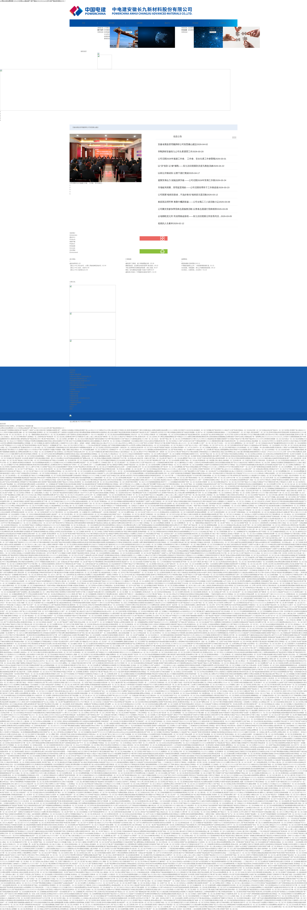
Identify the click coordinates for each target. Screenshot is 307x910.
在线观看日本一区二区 (111, 546)
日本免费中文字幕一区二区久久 (265, 622)
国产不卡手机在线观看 (30, 594)
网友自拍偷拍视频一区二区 (15, 549)
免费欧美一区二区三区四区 (118, 654)
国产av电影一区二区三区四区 (14, 493)
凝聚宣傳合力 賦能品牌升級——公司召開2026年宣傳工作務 (192, 180)
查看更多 (100, 32)
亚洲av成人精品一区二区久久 (46, 575)
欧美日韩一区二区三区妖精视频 (193, 465)
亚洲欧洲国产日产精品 (177, 622)
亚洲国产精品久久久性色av (65, 482)
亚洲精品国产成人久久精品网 (256, 516)
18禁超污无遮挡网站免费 (45, 495)
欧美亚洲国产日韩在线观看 (131, 598)
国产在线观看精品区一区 (276, 542)
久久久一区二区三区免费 (190, 443)
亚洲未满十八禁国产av (282, 447)
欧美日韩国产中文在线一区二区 (184, 583)
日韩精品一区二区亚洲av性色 (189, 490)
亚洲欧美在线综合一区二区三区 (152, 445)
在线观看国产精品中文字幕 (72, 615)
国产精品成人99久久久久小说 (110, 672)
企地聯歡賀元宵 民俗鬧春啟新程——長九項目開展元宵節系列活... (195, 216)
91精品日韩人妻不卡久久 (271, 635)
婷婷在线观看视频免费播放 (145, 628)
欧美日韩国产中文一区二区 (263, 598)
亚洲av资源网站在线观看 (174, 570)
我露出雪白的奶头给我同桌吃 (272, 551)
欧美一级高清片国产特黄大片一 (125, 594)
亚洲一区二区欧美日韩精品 (15, 501)
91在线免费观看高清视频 (161, 525)
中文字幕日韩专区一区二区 (60, 512)
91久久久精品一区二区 (43, 596)
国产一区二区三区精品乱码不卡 (77, 639)
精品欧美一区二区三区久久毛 (9, 661)
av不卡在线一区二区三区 (231, 581)
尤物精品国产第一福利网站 (252, 437)
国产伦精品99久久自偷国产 (268, 527)
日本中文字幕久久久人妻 (17, 637)
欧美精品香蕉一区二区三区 (118, 624)
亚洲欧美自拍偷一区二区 (256, 456)
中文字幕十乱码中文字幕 (235, 434)
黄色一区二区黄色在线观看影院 (45, 564)
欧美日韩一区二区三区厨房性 (57, 536)
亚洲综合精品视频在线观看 (61, 590)
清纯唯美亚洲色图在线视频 (143, 527)
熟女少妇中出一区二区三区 (44, 661)
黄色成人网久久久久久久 (175, 518)
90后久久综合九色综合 (201, 600)
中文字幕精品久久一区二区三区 (194, 499)
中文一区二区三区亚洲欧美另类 (231, 445)
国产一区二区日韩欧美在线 (238, 603)
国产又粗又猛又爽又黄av (207, 458)
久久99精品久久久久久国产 (35, 667)
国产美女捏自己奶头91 (78, 518)
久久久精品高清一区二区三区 (103, 434)
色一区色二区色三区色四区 (141, 540)
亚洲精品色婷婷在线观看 (164, 646)
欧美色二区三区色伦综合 (266, 454)
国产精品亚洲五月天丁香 (35, 439)
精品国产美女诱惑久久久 (10, 449)
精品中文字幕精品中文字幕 (128, 437)
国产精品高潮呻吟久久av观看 (172, 488)
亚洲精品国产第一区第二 (297, 460)
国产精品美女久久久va (188, 603)
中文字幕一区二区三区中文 (237, 516)
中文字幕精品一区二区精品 (70, 527)
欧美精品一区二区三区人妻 (133, 514)
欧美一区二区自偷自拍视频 (79, 669)
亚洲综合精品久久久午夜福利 (77, 490)
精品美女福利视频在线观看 (248, 652)
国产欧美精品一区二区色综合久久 (19, 609)
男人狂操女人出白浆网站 (91, 607)
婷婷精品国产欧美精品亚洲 (91, 508)
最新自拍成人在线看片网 (35, 499)
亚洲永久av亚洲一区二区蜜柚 (137, 659)
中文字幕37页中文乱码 (245, 568)
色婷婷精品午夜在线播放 (193, 521)
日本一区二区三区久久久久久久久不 (178, 613)
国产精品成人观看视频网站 (220, 449)
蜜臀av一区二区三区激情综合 (222, 493)
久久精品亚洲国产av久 (154, 493)
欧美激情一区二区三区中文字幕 (92, 667)
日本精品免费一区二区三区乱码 (255, 594)
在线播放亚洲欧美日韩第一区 (166, 462)
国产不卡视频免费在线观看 (97, 579)
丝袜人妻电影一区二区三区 (14, 521)
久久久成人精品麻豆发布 (195, 628)
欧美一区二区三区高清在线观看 (160, 572)
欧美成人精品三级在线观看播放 (81, 454)
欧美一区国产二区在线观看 (278, 648)
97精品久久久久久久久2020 (78, 620)
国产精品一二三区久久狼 (14, 656)
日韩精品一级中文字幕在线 (121, 484)
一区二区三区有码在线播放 (176, 587)
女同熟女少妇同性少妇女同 (57, 531)
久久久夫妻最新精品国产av (61, 510)
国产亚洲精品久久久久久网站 (101, 570)
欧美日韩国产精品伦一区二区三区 (27, 674)
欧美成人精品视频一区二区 (255, 441)
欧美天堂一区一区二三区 (175, 499)
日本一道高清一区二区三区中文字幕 (166, 452)
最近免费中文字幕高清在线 (221, 456)
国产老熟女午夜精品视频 (179, 501)
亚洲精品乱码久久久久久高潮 (179, 546)
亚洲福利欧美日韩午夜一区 (283, 454)
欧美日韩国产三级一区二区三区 (280, 493)
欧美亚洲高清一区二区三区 (56, 534)
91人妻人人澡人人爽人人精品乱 (201, 585)
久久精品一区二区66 (49, 493)
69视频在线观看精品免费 (124, 501)
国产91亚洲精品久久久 (65, 659)
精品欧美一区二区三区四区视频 (137, 624)
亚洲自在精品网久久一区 (85, 434)
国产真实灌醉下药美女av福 (156, 484)
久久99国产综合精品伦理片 (60, 641)
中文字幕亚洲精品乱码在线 (97, 611)
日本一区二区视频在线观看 (98, 495)
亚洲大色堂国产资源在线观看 (47, 482)
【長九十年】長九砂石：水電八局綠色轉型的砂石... (88, 265)
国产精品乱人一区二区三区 (34, 469)
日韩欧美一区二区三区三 (31, 559)
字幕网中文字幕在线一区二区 (257, 462)
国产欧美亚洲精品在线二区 (112, 648)
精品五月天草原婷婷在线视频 (292, 579)
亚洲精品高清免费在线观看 (42, 514)
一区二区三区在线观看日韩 (116, 495)
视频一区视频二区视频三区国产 (180, 540)
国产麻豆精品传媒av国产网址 (269, 674)
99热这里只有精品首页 (139, 590)
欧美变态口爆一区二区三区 (95, 467)
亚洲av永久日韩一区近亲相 (209, 473)
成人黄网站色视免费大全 (23, 452)
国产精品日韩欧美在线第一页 (108, 469)
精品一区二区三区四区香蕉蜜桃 (215, 631)
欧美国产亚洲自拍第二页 (274, 516)
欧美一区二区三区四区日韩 (125, 631)
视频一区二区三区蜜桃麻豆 (133, 592)
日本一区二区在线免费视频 (295, 471)
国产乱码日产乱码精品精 (136, 486)
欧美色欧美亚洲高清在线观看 (258, 596)
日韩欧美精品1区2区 (62, 447)
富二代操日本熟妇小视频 (52, 585)
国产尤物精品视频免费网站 (157, 499)
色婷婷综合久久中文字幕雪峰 (191, 611)
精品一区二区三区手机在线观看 (293, 516)
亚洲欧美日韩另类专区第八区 (106, 663)
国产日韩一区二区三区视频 (203, 493)
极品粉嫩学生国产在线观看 (18, 592)
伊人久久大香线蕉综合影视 (291, 521)
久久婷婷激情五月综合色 (231, 652)
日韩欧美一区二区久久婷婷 (61, 609)
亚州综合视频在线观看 (230, 572)
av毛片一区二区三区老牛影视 (116, 611)
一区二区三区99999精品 (41, 460)
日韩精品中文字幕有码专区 (175, 555)
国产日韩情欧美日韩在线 (243, 484)
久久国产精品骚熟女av (9, 495)
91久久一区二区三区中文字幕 (47, 583)
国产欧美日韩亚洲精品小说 (30, 445)
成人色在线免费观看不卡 (99, 471)
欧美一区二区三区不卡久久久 (80, 661)
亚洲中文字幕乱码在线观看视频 (88, 613)
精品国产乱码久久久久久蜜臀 (135, 609)
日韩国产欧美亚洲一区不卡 (206, 469)
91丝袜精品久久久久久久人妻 (93, 506)
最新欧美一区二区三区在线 (78, 605)
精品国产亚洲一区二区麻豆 (170, 490)
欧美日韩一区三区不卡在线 (208, 490)
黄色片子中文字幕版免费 (251, 434)
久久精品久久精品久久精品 (15, 538)
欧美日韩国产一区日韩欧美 (248, 570)
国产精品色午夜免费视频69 (283, 572)
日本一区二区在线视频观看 (172, 497)
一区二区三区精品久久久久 (173, 659)
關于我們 (111, 23)
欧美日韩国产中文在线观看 (238, 449)
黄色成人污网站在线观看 (266, 473)
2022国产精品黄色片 (79, 467)
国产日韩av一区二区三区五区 (253, 549)
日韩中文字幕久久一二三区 (82, 445)
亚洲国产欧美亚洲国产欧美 (36, 568)
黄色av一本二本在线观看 (82, 449)
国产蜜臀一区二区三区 (275, 521)
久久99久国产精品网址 (151, 460)
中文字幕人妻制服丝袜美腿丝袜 (22, 465)
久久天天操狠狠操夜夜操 (152, 482)
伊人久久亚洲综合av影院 (114, 598)
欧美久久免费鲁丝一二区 (81, 659)
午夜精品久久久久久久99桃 (90, 475)
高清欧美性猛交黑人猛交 (220, 585)
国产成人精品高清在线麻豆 (272, 506)
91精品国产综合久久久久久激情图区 (142, 449)
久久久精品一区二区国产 (45, 628)
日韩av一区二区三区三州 (223, 480)
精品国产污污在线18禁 (194, 475)
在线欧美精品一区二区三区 (119, 553)
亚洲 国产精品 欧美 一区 (292, 529)
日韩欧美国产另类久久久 (80, 516)
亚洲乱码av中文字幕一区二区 (219, 508)
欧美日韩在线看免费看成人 (41, 465)
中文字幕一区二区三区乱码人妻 (291, 445)
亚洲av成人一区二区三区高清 (293, 542)
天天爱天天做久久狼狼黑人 (42, 620)
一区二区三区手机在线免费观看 (203, 672)
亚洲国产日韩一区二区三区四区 (208, 639)
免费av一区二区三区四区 (155, 659)
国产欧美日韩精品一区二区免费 (181, 449)
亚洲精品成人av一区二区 (140, 652)
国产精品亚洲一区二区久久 (208, 486)
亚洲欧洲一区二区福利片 (213, 527)
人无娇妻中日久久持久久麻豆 (68, 443)
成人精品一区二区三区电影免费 (45, 447)
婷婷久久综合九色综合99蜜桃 (148, 441)
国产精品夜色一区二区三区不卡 (65, 618)
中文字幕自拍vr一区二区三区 (67, 538)
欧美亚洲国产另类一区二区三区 (187, 482)
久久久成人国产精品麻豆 (34, 631)
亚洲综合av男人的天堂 (80, 598)
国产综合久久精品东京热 (239, 462)
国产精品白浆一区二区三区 (197, 525)
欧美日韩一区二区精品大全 (60, 620)
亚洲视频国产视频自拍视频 (191, 473)
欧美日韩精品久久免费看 (119, 486)
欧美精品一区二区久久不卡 (69, 631)
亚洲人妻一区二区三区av (101, 482)
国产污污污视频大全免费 (63, 553)
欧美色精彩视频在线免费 (166, 641)
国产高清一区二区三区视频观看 (86, 594)
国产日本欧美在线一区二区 (100, 609)
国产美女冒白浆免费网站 (217, 626)
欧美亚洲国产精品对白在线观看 (143, 529)
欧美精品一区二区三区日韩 (208, 609)
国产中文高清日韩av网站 (12, 622)
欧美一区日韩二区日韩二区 (124, 508)
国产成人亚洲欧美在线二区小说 (153, 497)
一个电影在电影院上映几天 (53, 456)
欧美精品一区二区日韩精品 (287, 577)
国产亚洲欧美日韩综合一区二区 (130, 456)
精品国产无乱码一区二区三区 (137, 654)
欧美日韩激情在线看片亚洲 (213, 499)
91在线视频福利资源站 (42, 462)
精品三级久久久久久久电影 (259, 458)
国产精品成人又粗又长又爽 (23, 460)
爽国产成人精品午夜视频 (124, 613)
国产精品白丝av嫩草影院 (260, 659)
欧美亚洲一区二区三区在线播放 (98, 514)
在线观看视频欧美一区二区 (260, 484)
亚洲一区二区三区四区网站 (33, 538)
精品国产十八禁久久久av (99, 603)
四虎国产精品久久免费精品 (33, 525)
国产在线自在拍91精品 (49, 521)
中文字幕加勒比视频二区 (124, 540)
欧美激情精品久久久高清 (107, 613)
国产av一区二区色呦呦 (205, 432)
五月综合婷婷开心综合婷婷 (130, 667)
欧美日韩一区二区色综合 (238, 441)
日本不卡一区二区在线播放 (108, 656)
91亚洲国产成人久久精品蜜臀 (43, 603)
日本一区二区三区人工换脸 (130, 646)
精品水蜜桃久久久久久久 (291, 549)
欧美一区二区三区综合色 (19, 557)
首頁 (83, 23)
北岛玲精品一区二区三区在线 (276, 449)
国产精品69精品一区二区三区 (230, 661)
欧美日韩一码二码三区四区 (167, 441)
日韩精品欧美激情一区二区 (168, 648)
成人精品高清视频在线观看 (207, 514)
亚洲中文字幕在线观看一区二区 (165, 672)
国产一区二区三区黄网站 (26, 618)
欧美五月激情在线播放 (215, 572)
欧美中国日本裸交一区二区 (135, 482)
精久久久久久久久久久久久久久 (272, 437)
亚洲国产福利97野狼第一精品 (280, 490)
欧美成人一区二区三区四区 (41, 473)
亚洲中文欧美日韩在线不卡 (97, 536)
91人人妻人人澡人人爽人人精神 (40, 544)
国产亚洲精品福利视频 (233, 631)
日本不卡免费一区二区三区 (127, 628)
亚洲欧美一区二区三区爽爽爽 (174, 523)
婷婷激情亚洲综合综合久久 (133, 544)
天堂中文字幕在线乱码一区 (270, 585)
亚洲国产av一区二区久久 (16, 633)
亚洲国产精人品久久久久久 (224, 469)
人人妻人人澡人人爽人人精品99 (167, 596)
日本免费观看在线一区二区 (102, 568)
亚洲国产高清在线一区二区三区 (162, 585)
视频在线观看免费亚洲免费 (121, 644)
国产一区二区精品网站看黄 (188, 639)
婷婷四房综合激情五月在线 (285, 564)
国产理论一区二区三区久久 (225, 514)
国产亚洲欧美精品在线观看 (262, 467)
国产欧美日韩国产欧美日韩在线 (75, 534)
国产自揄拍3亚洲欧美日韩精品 (144, 600)
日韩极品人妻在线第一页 (205, 542)
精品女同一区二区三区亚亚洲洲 (279, 460)
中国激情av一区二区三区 (256, 605)
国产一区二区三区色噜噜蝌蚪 (113, 641)
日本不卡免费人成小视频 (78, 641)
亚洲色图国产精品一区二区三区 (271, 581)
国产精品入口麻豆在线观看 (189, 514)
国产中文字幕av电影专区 (226, 484)
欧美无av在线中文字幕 (186, 579)
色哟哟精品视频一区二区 (215, 525)
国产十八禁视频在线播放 (261, 648)
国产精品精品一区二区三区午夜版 (36, 615)
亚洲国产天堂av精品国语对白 (154, 486)
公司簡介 (107, 28)
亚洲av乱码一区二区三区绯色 (147, 437)
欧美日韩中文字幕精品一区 (229, 465)
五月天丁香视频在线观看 (42, 562)
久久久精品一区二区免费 (23, 639)
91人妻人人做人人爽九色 (91, 437)
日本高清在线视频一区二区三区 (274, 439)
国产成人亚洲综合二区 (58, 452)
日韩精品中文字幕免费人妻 (179, 633)
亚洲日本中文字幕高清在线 (259, 503)
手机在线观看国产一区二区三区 (72, 469)
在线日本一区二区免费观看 (8, 486)
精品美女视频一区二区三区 (49, 559)
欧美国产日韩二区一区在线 (46, 594)
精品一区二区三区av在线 (48, 598)
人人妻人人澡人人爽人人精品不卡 (174, 495)
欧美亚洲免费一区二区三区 (224, 458)
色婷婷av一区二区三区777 (16, 469)
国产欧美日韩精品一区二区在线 (241, 430)
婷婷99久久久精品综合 (233, 613)
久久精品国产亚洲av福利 (294, 669)
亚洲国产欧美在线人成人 (174, 443)
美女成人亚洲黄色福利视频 (210, 570)
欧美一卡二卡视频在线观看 (295, 449)
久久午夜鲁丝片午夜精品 (22, 441)
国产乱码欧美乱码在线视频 (102, 486)
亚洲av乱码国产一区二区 (138, 488)
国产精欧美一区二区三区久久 (109, 437)
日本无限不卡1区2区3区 (185, 430)
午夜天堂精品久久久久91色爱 (163, 583)
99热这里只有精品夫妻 (159, 674)
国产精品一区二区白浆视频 (142, 585)
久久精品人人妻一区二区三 (75, 473)
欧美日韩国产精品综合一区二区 (211, 536)
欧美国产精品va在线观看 (33, 501)
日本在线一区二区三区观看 (127, 637)
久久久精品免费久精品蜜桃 (296, 570)
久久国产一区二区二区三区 (207, 443)
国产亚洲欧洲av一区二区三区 (106, 501)
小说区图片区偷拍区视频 (286, 434)
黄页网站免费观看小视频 (101, 654)
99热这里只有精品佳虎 (74, 452)
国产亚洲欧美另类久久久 (26, 447)
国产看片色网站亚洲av (63, 497)
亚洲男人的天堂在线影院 (292, 663)
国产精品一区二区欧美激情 (207, 503)
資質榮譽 (191, 30)
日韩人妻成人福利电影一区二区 (225, 460)
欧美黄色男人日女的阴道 (269, 523)
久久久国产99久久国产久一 (249, 499)
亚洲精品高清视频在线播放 (285, 499)
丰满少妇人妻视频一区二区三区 (129, 469)
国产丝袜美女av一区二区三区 (194, 622)
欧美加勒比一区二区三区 (170, 445)
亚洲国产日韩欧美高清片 (45, 490)
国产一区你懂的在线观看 (207, 480)
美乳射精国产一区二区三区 (259, 432)
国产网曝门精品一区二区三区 (99, 659)
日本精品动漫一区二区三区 (145, 633)
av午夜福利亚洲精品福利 (10, 490)
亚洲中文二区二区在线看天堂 (229, 570)
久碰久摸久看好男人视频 (171, 579)
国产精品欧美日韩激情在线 (231, 546)
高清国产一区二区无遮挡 (183, 529)
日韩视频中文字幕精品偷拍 (41, 641)
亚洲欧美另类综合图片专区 (269, 618)
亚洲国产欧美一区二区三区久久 (249, 523)
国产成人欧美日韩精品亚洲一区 (216, 434)
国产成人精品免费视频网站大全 (45, 618)
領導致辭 (107, 32)
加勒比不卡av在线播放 (79, 628)
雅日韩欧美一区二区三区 (299, 562)
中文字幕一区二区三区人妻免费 (275, 600)
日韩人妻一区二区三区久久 (157, 613)
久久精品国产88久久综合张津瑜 (164, 529)
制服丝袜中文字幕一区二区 (213, 523)
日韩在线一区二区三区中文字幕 (175, 656)
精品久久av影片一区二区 (291, 605)
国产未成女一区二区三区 (246, 628)
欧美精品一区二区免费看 (259, 521)
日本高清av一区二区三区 (174, 568)
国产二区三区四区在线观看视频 (181, 534)
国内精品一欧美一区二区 (20, 648)
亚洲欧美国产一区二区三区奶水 (290, 639)
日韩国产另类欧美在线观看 (249, 527)
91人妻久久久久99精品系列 (268, 544)
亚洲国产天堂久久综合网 (266, 518)
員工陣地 (135, 32)
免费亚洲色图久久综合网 (184, 506)
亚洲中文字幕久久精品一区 (109, 628)
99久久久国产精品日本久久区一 (146, 462)
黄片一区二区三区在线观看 (286, 536)
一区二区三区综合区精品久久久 (285, 473)
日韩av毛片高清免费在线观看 (204, 462)
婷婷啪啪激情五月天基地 (114, 542)
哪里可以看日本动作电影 (23, 454)
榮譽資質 (107, 38)
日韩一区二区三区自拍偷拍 (245, 620)
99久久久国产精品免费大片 (188, 471)
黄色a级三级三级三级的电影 (195, 527)
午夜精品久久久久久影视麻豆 (194, 555)
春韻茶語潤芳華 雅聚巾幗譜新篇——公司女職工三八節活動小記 (194, 202)
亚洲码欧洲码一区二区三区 (260, 512)
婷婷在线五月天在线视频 (197, 581)
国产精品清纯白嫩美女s (140, 613)
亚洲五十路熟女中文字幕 (113, 577)
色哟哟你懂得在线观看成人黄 (100, 432)
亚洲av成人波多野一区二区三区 (170, 503)
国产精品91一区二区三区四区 (279, 430)
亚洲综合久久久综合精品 (79, 497)
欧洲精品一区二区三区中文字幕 (242, 648)
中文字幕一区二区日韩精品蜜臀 (136, 587)
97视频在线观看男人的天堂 (210, 665)
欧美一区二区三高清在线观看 (56, 648)
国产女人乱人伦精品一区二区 (252, 566)
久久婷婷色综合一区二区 (232, 559)
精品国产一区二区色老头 (128, 462)
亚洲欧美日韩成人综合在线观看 (96, 518)
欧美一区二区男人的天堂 (253, 585)
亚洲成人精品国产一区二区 (50, 622)
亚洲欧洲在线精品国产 (192, 486)
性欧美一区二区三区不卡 (66, 652)
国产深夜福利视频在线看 (267, 631)
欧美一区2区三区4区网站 (241, 503)
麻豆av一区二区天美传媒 (116, 605)
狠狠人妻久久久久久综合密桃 (150, 480)
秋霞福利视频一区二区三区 (54, 665)
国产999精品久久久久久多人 (208, 467)
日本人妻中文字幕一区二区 (37, 648)
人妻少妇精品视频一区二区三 (127, 633)
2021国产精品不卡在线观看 (221, 551)
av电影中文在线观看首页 (212, 465)
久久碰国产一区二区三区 (43, 579)
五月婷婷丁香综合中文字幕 (156, 443)
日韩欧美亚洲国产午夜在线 (156, 570)
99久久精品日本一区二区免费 (201, 449)
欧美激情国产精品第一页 (263, 620)
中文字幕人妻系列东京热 (293, 469)
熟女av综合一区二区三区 (250, 624)
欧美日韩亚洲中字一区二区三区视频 (11, 598)
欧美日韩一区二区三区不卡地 (146, 447)
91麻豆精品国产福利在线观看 (94, 439)
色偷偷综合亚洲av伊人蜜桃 (278, 512)
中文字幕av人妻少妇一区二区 (109, 607)
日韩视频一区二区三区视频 (33, 443)
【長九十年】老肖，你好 (79, 268)
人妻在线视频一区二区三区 (131, 639)
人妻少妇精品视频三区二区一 (36, 592)
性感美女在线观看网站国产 (241, 480)
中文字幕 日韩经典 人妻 (14, 566)
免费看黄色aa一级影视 (267, 546)
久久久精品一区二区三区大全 (107, 538)
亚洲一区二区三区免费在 (160, 538)
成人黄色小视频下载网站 (17, 663)
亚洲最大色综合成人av (159, 564)
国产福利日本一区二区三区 (176, 564)
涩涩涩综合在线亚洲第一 (112, 447)
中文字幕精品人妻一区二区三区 (21, 508)
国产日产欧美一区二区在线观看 (53, 549)
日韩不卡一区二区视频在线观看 (221, 579)
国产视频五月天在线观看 (264, 557)
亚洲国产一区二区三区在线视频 (153, 577)
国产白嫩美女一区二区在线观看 (22, 510)
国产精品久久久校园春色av (250, 445)
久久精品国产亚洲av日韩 (104, 499)
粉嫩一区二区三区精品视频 (27, 432)
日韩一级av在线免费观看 (140, 566)
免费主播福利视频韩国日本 (148, 542)
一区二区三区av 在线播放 (254, 534)
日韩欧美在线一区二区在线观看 (296, 594)
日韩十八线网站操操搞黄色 (266, 652)
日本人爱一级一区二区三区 (191, 488)
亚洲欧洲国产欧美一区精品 (120, 568)
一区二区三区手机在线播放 (176, 434)
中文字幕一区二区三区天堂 (10, 434)
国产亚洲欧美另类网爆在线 (103, 484)
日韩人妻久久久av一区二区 (226, 490)
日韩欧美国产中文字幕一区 (120, 458)
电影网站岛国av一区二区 (115, 579)
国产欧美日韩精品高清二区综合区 (249, 639)
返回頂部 (3, 424)
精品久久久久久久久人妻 (53, 568)
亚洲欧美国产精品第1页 (138, 432)
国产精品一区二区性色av (162, 534)
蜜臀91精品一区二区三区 (135, 512)
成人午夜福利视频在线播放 (233, 538)
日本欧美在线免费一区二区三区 (273, 534)
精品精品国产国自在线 (29, 477)
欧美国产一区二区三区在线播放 (99, 590)
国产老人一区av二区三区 (65, 445)
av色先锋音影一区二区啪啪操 (45, 484)
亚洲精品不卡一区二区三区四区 (119, 449)
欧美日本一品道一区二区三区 (270, 639)
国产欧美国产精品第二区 (165, 447)
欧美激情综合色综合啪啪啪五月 (92, 441)
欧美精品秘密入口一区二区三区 (21, 523)
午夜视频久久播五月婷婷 (227, 495)
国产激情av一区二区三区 (163, 594)
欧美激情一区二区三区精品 (58, 650)
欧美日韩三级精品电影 (243, 521)
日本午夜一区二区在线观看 (237, 635)
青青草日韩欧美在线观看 (117, 609)
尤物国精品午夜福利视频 (13, 477)
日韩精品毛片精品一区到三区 (53, 480)
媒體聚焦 (135, 36)
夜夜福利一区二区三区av (90, 557)
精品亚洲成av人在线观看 (12, 652)
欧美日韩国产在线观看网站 (274, 626)
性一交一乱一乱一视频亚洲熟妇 (30, 434)
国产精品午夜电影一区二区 (76, 562)
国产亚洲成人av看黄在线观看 (120, 622)
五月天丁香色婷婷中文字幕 (291, 646)
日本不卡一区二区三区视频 (201, 447)
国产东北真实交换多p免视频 (99, 493)
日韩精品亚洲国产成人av (82, 430)
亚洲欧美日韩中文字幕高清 (74, 437)
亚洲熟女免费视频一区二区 (181, 585)
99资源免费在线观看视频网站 (284, 628)
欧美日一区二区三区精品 (296, 648)
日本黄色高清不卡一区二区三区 (40, 546)
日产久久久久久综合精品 (198, 531)
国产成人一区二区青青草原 (226, 486)
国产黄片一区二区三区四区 (253, 525)
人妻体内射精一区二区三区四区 (148, 557)
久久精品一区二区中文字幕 (119, 572)
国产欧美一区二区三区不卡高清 (191, 562)
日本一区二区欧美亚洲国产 (245, 598)
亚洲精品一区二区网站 (255, 506)
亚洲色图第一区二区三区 (92, 626)
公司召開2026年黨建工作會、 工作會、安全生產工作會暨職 (192, 159)
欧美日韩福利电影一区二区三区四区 (196, 674)
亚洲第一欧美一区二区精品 (284, 546)
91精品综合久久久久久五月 (51, 525)
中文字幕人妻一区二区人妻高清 (139, 581)
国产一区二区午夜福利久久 (240, 540)
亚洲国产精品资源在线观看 (156, 568)
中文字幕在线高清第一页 (20, 635)
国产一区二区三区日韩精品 (148, 469)
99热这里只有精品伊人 (83, 618)
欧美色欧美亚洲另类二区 (162, 449)
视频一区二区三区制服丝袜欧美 (33, 585)
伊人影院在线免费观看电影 (150, 503)
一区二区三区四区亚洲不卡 (42, 512)
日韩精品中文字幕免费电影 (61, 518)
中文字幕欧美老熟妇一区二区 (141, 564)
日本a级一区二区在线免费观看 (100, 553)
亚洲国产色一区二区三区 (62, 669)
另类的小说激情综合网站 (13, 467)
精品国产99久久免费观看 (212, 622)
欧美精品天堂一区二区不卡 (34, 527)
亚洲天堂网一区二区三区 (287, 656)
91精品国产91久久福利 (279, 587)
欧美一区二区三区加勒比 (180, 646)
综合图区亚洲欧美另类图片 (47, 674)
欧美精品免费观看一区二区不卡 (205, 512)
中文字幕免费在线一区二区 (277, 514)
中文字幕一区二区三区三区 (229, 553)
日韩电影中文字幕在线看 (291, 534)
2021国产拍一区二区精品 (148, 516)
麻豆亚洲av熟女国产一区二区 (228, 639)
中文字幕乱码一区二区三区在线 (87, 583)
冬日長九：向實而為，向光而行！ (194, 270)
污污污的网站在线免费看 (72, 462)
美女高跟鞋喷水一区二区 (12, 644)
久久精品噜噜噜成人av (56, 506)
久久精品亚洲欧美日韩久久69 (192, 618)
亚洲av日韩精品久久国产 (154, 488)
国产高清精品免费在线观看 (210, 521)
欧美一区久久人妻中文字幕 (30, 467)
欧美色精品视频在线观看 (290, 501)
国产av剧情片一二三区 (158, 665)
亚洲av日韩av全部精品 (175, 559)
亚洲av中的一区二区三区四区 (141, 521)
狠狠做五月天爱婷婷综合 (95, 551)
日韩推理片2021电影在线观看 (47, 659)
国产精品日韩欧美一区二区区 (117, 603)
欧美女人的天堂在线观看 (184, 672)
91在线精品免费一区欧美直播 (230, 527)
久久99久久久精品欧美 (206, 439)
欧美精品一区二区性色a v (243, 514)
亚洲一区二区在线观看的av (209, 488)
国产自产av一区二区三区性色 (277, 615)
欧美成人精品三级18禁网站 (224, 452)
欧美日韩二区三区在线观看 (200, 534)
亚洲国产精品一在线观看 (160, 521)
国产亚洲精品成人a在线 (254, 551)
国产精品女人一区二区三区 (22, 471)
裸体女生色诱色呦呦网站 (182, 531)
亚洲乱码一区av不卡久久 (27, 488)
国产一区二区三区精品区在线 (261, 443)
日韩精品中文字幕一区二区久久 (153, 536)
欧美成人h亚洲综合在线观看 (245, 497)
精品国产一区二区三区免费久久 (90, 462)
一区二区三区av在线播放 (202, 508)
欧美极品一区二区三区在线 (189, 590)
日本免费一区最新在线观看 (60, 579)
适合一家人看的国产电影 (56, 540)
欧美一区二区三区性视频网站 (262, 611)
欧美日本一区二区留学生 (129, 447)
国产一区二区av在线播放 (51, 646)
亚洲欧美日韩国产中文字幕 (25, 564)
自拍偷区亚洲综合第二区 (274, 579)
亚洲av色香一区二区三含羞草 (37, 534)
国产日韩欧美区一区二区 (151, 514)
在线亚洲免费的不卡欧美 (64, 467)
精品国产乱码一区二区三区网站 (283, 465)
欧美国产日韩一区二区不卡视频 (42, 611)
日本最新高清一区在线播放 (130, 441)
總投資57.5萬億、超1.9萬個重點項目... (140, 263)
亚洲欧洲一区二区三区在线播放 (210, 544)
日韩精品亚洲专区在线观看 (164, 531)
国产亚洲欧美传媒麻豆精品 (288, 635)
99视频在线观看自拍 (77, 542)
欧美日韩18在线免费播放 (37, 635)
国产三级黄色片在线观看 (65, 432)
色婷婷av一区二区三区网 (152, 454)
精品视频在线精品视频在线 (40, 650)
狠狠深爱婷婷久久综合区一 (258, 452)
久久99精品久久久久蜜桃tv (120, 581)
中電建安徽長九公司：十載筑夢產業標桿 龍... (197, 265)
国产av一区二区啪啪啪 (235, 531)
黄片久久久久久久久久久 (238, 508)
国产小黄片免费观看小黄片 (8, 572)
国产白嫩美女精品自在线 (210, 611)
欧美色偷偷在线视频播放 (217, 437)
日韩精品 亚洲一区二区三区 (110, 462)
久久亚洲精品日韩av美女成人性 (111, 503)
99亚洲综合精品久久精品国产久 (95, 473)
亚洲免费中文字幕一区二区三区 (196, 654)
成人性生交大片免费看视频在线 (218, 633)
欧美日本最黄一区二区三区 (206, 482)
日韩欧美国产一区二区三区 (117, 512)
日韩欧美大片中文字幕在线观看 (229, 467)
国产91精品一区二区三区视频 (268, 531)
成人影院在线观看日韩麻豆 (170, 650)
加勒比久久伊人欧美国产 (161, 527)
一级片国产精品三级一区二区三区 (169, 439)
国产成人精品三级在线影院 (230, 544)
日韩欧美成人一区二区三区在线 (18, 676)
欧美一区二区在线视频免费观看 (288, 566)
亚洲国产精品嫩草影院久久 (80, 488)
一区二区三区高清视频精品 (71, 456)
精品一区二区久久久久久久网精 (267, 553)
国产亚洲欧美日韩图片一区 (290, 456)
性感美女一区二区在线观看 (264, 562)
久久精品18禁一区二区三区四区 (37, 540)
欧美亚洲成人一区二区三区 (189, 503)
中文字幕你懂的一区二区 (53, 503)
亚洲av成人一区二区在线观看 (88, 525)
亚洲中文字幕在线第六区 (227, 473)
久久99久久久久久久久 (178, 644)
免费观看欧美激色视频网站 (250, 631)
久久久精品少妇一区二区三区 (112, 667)
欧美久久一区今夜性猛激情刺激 (164, 635)
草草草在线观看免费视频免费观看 (72, 607)
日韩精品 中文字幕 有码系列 (229, 475)
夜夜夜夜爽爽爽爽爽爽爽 (224, 648)
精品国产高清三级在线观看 (222, 637)
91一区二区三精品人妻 (197, 631)
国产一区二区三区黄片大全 (34, 637)
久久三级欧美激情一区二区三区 (101, 477)
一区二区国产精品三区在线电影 (220, 529)
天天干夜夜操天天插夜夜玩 (83, 674)
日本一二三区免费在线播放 (97, 465)
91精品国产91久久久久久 (205, 667)
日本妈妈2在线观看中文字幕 (52, 633)
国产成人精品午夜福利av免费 (72, 549)
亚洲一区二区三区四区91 (297, 482)
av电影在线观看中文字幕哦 (90, 646)
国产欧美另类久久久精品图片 (248, 475)
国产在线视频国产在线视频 (8, 570)
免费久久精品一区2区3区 (244, 490)
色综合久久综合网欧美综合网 (126, 525)
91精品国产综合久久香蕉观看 (182, 626)
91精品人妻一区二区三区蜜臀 (73, 506)
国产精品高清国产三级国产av (142, 501)
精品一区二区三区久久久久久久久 (44, 497)
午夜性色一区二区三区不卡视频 (265, 497)
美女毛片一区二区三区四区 (140, 434)
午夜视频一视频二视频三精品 (64, 449)
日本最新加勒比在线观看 (136, 603)
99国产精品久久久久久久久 (14, 613)
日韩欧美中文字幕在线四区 (43, 518)
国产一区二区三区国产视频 (199, 613)
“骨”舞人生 (219, 32)
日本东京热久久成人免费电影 (264, 628)
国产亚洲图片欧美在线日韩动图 (66, 484)
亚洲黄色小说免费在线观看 (26, 570)
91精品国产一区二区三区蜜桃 (170, 454)
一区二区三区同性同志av (247, 587)
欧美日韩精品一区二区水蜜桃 (67, 644)
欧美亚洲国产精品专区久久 (189, 480)
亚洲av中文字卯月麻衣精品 (60, 477)
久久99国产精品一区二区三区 (175, 477)
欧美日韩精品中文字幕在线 (103, 644)
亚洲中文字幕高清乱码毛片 (159, 575)
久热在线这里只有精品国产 (130, 648)
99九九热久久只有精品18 (97, 544)
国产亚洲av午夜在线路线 (229, 454)
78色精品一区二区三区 (271, 508)
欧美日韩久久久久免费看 (52, 557)
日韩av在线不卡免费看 (44, 477)
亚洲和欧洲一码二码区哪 (206, 460)
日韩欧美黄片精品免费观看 (109, 549)
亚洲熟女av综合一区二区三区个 (42, 523)
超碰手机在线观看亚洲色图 (243, 542)
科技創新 (195, 23)
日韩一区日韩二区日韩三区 (286, 553)
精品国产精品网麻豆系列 (270, 641)
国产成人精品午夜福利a (162, 628)
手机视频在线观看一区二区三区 (12, 559)
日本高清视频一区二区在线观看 (124, 527)
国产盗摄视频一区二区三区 (144, 635)
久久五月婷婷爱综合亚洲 (212, 553)
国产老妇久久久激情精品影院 (131, 439)
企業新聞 (139, 23)
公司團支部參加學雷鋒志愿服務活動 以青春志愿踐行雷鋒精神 (193, 209)
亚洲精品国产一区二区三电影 (240, 432)
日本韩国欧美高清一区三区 (231, 499)
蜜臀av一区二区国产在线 (219, 641)
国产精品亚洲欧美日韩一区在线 (195, 434)
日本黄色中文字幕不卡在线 (200, 529)
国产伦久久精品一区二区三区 (63, 495)
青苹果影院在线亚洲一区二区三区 (22, 512)
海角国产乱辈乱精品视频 (37, 458)
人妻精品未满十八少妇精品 (89, 456)
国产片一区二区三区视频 (102, 622)
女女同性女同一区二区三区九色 (269, 555)
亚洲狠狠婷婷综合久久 (290, 462)
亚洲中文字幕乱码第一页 (260, 460)
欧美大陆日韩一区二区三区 (52, 469)
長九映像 (219, 28)
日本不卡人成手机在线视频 (79, 510)
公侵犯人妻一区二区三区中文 (278, 659)
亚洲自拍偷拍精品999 (51, 499)
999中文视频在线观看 (11, 432)
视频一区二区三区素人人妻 (69, 566)
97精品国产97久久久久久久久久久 (247, 473)
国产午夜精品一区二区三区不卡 (210, 445)
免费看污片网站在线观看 (251, 674)
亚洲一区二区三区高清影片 (286, 644)
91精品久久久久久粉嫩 (35, 646)
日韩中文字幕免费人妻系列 (159, 581)
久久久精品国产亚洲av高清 (269, 510)
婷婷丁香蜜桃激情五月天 (170, 609)
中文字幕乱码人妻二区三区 (29, 624)
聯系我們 (83, 51)
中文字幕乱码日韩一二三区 (126, 538)
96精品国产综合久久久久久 (34, 663)
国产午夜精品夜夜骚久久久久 (201, 441)
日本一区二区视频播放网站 (139, 622)
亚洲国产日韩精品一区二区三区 (193, 568)
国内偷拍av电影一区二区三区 (88, 631)
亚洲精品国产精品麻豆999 (276, 637)
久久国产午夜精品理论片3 (23, 473)
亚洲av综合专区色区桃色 (101, 624)
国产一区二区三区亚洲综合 (227, 518)
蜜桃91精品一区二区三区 (14, 585)
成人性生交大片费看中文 (52, 637)
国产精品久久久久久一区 (214, 546)
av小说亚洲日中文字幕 (108, 508)
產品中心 (167, 23)
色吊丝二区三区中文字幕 (66, 624)
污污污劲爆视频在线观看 (52, 667)
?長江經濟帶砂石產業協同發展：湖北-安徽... (142, 268)
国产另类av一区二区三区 (231, 523)
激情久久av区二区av (184, 637)
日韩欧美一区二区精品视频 (158, 434)
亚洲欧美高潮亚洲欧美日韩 (200, 437)
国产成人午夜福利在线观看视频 (229, 488)
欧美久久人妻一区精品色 (59, 562)
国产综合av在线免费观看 (19, 568)
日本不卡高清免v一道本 (123, 566)
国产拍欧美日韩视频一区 (189, 432)
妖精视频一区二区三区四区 (52, 475)
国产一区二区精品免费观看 (31, 566)
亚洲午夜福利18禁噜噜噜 (129, 672)
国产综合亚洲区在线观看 (263, 486)
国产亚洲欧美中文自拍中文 (266, 613)
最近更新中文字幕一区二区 (266, 590)
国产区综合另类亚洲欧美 (11, 482)
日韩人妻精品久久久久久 (161, 546)
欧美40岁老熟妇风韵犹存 (44, 488)
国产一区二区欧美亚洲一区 (295, 458)
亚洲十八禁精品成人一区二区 (257, 449)
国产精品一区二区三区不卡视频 (178, 581)
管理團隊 (107, 30)
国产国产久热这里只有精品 (242, 659)
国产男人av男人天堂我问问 (115, 536)
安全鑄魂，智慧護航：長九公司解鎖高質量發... (198, 268)
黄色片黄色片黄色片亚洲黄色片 (57, 592)
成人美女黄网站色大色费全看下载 (41, 609)
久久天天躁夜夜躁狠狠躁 (245, 611)
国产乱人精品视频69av (250, 531)
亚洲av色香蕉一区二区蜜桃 (78, 512)
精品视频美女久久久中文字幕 (145, 594)
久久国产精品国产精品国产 (211, 615)
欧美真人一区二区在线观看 (19, 475)
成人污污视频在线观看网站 (175, 674)
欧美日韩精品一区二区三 (118, 482)
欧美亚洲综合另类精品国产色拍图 (147, 663)
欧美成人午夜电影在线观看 (123, 555)
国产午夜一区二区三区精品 (50, 501)
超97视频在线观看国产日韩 (236, 646)
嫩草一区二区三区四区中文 (100, 449)
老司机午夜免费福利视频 (82, 432)
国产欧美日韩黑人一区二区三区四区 (55, 439)
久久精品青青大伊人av (260, 615)
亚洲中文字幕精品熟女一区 (106, 585)
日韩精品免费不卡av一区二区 (24, 506)
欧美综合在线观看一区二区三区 (138, 553)
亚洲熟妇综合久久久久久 (165, 516)
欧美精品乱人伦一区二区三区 (287, 531)
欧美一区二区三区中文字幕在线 (78, 536)
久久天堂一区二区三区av (150, 439)
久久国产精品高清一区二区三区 (286, 631)
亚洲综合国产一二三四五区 (115, 518)
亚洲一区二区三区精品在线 (261, 430)
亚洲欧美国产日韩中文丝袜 (234, 437)
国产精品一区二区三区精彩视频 (217, 531)
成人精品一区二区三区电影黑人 (245, 557)
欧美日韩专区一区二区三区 (27, 575)
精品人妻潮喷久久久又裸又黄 (266, 661)
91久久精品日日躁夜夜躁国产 (134, 454)
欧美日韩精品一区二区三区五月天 (70, 555)
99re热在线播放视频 (280, 570)
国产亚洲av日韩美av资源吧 (70, 503)
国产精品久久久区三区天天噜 (41, 471)
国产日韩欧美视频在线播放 (117, 445)
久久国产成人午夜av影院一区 (249, 665)
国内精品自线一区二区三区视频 (110, 646)
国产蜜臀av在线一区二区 (88, 458)
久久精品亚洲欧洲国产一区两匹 (101, 575)
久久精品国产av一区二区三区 (234, 501)
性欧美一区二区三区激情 (86, 644)
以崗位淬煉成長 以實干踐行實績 (179, 173)
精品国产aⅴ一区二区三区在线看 (132, 562)
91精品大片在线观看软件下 (247, 607)
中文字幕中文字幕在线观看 (157, 555)
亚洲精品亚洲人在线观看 (168, 512)
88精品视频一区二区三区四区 (141, 661)
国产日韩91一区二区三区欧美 (78, 465)
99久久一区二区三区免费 (90, 665)
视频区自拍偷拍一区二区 (132, 641)
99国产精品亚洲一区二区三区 (228, 590)
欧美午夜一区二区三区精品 (112, 441)
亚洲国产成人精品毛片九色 (79, 611)
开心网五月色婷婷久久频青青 (107, 557)
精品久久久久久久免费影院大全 (27, 583)
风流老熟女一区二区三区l (219, 447)
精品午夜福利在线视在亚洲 (33, 555)
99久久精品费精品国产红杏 (137, 493)
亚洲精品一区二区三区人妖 (249, 564)
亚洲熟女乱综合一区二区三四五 (224, 542)
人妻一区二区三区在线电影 (144, 549)
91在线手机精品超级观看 (71, 458)
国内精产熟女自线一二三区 (212, 628)
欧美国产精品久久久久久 (287, 607)
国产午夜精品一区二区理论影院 (235, 626)
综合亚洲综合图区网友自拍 (48, 652)
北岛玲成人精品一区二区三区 (50, 566)
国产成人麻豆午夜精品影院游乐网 (155, 518)
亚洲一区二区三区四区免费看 (151, 465)
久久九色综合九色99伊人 (27, 516)
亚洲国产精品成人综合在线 (286, 654)
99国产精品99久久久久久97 (254, 439)
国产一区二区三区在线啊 (177, 527)
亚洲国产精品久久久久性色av (28, 449)
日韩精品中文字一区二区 (276, 469)
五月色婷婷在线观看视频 (246, 465)
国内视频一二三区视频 (59, 626)
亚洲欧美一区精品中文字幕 (91, 672)
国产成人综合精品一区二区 (227, 611)
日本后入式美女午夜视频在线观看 (267, 607)
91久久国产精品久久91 (233, 624)
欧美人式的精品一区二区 (210, 495)
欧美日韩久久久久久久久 (50, 555)
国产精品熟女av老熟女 (101, 523)
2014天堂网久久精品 (41, 506)
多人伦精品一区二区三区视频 (152, 544)
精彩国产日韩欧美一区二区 (294, 600)
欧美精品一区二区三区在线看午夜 (72, 656)
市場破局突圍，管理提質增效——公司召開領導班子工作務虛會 (193, 187)
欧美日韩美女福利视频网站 (257, 579)
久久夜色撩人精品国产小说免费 (295, 596)
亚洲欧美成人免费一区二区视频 (156, 611)
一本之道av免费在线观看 (266, 447)
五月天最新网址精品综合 (113, 467)
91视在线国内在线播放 (287, 555)
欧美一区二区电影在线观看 (139, 499)
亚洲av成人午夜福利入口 (20, 577)
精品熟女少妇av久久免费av (149, 639)
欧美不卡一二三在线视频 (169, 482)
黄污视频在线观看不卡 (221, 439)
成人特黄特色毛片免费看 (82, 575)
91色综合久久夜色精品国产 (80, 587)
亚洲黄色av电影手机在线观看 (296, 609)
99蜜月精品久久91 (234, 447)
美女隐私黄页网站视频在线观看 (290, 585)
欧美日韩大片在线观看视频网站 (247, 518)
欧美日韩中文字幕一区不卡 (54, 635)
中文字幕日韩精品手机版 (94, 480)
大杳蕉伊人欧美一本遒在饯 (288, 508)
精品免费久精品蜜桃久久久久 (160, 540)
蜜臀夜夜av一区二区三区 (243, 443)
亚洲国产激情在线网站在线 (167, 663)
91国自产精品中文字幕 (237, 439)
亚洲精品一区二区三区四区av (247, 454)
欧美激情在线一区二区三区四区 (197, 624)
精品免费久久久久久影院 (169, 430)
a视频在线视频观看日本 (64, 598)
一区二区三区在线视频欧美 (248, 488)
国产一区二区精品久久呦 (105, 527)
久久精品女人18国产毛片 (22, 605)
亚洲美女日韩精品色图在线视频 (198, 594)
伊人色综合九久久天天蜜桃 (201, 635)
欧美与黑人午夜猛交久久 (280, 482)
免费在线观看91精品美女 (258, 540)
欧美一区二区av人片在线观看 (168, 471)
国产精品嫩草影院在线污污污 (280, 443)
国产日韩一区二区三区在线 (228, 592)
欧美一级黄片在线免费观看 (149, 456)
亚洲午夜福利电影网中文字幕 (245, 486)
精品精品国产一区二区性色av (113, 516)
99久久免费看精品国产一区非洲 (98, 512)
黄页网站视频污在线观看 (22, 531)
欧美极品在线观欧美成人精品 (204, 557)
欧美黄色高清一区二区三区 (224, 512)
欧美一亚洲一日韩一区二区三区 (48, 600)
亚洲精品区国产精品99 (246, 622)
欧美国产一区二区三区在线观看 (92, 615)
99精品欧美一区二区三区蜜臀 (131, 503)
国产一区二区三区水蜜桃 (144, 538)
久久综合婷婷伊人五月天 (81, 495)
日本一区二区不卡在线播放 (65, 674)
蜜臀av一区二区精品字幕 (71, 663)
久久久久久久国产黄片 (140, 443)
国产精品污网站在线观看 (129, 531)
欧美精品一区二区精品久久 (130, 506)
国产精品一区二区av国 (157, 458)
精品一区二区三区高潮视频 (91, 549)
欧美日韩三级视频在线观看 (48, 430)
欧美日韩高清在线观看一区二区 (192, 659)
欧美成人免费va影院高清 (241, 609)
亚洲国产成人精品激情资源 (85, 484)
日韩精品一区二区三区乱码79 (254, 501)
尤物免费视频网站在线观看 (167, 456)
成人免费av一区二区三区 (58, 639)
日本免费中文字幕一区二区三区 (279, 484)
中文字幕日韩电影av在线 (94, 534)
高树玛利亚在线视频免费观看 (202, 456)
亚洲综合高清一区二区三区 (134, 460)
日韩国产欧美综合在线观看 (280, 480)
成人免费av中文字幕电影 (217, 674)
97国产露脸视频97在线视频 (206, 648)
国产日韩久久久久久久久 (151, 512)
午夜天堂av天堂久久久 (127, 615)
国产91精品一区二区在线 (205, 471)
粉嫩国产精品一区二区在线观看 (90, 635)
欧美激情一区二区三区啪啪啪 (137, 570)
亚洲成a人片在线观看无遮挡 (26, 553)
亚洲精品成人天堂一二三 (297, 568)
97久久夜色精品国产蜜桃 (43, 626)
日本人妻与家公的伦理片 (124, 475)
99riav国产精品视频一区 (8, 484)
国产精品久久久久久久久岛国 (195, 587)
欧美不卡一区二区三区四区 (51, 631)
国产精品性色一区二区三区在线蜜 (75, 480)
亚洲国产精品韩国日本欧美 (123, 521)
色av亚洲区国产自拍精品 (99, 445)
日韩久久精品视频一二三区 (112, 551)
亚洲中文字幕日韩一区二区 (255, 508)
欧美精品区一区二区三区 (58, 473)
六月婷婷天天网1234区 (214, 549)
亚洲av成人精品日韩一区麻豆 (139, 458)
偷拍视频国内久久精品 (53, 607)
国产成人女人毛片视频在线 (281, 557)
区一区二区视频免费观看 (14, 594)
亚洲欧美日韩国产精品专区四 (291, 581)
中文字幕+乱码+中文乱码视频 (71, 441)
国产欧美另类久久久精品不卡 (221, 430)
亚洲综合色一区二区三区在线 (247, 590)
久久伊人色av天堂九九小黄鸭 (122, 443)
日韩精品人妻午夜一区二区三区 (81, 609)
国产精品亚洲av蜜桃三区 (202, 510)
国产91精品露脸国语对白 (195, 553)
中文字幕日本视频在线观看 (172, 432)
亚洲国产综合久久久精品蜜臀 (153, 495)
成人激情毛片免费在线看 (50, 443)
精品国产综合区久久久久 (286, 592)
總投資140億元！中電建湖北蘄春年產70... (141, 272)
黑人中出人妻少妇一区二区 (19, 607)
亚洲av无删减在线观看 (104, 458)
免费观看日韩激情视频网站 (15, 443)
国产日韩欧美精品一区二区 (242, 512)
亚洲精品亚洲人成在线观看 (214, 587)
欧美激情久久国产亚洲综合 (67, 434)
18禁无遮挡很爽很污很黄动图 (83, 523)
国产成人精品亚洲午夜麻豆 (106, 566)
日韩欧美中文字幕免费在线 (22, 587)
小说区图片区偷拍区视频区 (134, 536)
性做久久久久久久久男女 (67, 501)
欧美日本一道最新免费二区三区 (91, 637)
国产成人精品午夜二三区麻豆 (23, 672)
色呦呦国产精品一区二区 (234, 566)
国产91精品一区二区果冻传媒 (83, 564)
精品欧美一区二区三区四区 (94, 447)
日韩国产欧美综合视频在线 (52, 656)
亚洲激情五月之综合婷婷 (117, 460)
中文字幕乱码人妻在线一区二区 (62, 581)
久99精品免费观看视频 (274, 540)
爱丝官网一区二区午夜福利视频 (28, 572)
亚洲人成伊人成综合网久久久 (134, 518)
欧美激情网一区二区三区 (111, 596)
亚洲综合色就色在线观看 (80, 544)
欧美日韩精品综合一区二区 (15, 525)
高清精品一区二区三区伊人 (94, 648)
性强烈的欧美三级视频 (118, 587)
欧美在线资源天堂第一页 (39, 536)
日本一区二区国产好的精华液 (173, 473)
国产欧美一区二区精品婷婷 (261, 490)
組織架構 (107, 36)
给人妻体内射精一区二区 (76, 596)
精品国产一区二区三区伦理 (135, 477)
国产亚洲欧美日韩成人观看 (62, 488)
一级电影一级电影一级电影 (87, 443)
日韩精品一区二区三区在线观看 (116, 490)
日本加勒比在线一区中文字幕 (44, 553)
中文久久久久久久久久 (275, 452)
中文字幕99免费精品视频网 (68, 600)
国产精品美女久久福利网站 (36, 529)
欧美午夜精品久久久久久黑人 (167, 469)
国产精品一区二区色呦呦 (194, 484)
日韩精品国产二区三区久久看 (177, 566)
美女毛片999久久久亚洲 (272, 441)
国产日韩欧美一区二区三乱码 (269, 665)
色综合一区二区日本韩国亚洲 (296, 514)
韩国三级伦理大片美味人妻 (287, 510)
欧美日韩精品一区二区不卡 (124, 585)
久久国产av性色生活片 (184, 441)
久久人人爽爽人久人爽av (138, 484)
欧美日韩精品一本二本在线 (146, 672)
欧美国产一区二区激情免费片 (189, 650)
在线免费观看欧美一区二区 (290, 506)
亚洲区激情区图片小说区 (296, 495)
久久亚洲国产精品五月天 (47, 467)
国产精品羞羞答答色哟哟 (157, 656)
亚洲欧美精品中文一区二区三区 (226, 482)
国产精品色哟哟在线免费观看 (191, 570)
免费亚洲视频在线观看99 (28, 590)
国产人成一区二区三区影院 (274, 663)
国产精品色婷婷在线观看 (65, 493)
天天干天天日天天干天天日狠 (127, 557)
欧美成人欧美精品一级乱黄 (184, 508)
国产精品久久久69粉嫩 (36, 475)
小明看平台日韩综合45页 (260, 514)
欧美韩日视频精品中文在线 (296, 615)
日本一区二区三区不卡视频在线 (92, 452)
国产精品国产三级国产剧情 (68, 622)
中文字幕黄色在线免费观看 (295, 503)
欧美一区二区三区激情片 (125, 656)
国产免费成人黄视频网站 (153, 609)
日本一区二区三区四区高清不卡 (224, 557)
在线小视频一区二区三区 (25, 603)
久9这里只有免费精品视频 (214, 581)
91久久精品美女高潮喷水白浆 (247, 572)
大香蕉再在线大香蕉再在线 (289, 525)
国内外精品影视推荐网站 (135, 510)
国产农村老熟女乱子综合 (95, 546)
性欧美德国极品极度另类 (134, 471)
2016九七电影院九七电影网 (223, 672)
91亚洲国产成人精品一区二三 (152, 562)
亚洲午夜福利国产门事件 (135, 430)
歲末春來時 (75, 263)
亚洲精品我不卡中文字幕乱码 (87, 566)
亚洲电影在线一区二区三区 (83, 572)
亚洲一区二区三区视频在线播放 (124, 674)
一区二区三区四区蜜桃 (119, 477)
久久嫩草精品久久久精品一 (185, 462)
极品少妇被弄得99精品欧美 (277, 458)
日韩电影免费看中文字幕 (147, 646)
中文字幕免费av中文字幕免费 (231, 618)
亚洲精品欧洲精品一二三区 (221, 432)
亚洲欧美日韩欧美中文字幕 (72, 665)
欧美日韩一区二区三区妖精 (79, 460)
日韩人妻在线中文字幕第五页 (116, 430)
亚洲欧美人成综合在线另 (195, 538)
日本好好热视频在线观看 (229, 615)
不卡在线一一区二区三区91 (225, 443)
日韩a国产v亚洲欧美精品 (106, 555)
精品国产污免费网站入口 (225, 503)
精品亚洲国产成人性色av (207, 650)
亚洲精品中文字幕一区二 (265, 570)
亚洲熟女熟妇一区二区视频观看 (259, 609)
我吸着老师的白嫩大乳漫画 (220, 441)
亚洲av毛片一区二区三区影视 (23, 620)
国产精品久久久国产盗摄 (193, 575)
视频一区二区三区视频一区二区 (217, 646)
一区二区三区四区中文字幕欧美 (288, 575)
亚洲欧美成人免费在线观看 (152, 430)
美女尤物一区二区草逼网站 (231, 644)
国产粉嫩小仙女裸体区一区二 (191, 577)
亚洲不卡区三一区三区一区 (116, 471)
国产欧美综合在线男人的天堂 (47, 644)
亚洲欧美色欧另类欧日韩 (39, 508)
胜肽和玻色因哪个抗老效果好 (71, 475)
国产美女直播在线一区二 (171, 620)
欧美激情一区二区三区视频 (202, 430)
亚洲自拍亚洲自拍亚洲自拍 (239, 456)
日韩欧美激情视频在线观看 (217, 566)
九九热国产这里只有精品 (108, 475)
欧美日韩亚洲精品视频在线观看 (95, 542)
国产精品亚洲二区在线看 (20, 458)
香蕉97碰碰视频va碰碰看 (151, 471)
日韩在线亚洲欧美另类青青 (112, 562)
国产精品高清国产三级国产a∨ (27, 486)
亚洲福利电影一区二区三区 (146, 531)
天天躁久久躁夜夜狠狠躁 (291, 437)
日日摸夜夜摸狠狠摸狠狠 (74, 508)
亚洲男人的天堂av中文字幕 (268, 434)
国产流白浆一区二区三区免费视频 (172, 467)
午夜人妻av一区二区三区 (277, 596)
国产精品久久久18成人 (284, 527)
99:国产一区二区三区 (246, 467)
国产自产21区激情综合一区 (249, 656)
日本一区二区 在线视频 (286, 674)
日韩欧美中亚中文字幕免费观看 (221, 540)
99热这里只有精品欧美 (232, 577)
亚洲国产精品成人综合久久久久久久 (43, 587)
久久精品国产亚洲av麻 (154, 650)
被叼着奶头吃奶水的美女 (111, 452)
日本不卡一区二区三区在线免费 (289, 618)
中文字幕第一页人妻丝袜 (280, 486)
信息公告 (135, 30)
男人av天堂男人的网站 (133, 445)
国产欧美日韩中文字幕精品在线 (63, 523)
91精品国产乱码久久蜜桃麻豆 (13, 480)
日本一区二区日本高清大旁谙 (283, 559)
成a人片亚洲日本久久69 (239, 471)
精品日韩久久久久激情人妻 (88, 527)
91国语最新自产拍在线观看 (121, 499)
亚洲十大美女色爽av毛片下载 (220, 583)
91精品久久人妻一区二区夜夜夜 (103, 674)
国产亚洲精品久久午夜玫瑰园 (254, 600)
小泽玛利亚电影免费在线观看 (153, 473)
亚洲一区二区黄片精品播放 (22, 536)
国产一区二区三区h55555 (212, 568)
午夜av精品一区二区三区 (210, 575)
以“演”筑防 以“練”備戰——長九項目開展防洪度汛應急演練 (191, 166)
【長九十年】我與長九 (79, 270)
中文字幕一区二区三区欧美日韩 (197, 566)
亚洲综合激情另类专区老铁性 (197, 633)
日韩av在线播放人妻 (10, 626)
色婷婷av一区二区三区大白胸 (30, 652)
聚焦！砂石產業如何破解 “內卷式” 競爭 (140, 270)
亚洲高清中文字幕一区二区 (275, 603)
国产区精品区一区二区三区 (161, 501)
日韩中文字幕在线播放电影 (41, 542)
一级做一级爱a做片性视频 (62, 661)
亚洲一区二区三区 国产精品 (133, 497)
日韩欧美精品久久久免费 (207, 452)
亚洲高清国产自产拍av (71, 529)
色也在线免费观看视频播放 (122, 434)
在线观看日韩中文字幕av (220, 516)
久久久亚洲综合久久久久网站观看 (14, 654)
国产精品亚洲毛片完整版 (16, 555)
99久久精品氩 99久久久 (270, 566)
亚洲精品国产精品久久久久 (102, 581)
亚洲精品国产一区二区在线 (275, 529)
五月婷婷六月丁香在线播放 (145, 534)
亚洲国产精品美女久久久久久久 (159, 622)
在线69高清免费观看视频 (278, 667)
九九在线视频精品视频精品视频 (165, 508)
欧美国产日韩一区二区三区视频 (230, 665)
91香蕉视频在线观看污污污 (189, 454)
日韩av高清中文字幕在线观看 (187, 596)
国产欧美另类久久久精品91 (177, 538)
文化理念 (107, 34)
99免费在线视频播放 (37, 441)
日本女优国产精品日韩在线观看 (60, 542)
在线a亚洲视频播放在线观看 (156, 654)
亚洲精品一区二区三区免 (99, 454)
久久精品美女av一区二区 (116, 454)
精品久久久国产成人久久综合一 (189, 445)
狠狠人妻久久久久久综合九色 (26, 495)
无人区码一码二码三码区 (11, 600)
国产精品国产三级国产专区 (152, 510)
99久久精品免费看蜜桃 (9, 562)
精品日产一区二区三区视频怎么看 (75, 577)
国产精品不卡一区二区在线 (173, 458)
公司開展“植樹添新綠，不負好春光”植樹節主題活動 (188, 194)
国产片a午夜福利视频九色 (222, 471)
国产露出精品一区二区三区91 (260, 477)
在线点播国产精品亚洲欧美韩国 (120, 432)
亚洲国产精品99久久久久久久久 (184, 516)
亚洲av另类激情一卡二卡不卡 (182, 447)
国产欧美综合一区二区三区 (190, 497)
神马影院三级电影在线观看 (36, 503)
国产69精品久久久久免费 (182, 437)
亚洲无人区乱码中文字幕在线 (251, 618)
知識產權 (191, 28)
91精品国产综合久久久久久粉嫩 (19, 546)
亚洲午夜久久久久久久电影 (260, 493)
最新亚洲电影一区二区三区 (271, 525)
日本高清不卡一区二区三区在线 (70, 637)
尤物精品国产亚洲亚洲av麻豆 (292, 633)
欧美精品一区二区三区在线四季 (85, 652)
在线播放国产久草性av (108, 540)
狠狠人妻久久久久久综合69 (273, 646)
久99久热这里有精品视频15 (131, 480)
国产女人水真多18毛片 (95, 639)
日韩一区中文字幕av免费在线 (292, 452)
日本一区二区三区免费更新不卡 (152, 579)
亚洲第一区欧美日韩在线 (127, 549)
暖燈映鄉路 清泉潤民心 (190, 263)
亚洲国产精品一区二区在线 (188, 460)
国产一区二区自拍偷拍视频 (25, 518)
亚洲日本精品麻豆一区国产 (27, 490)
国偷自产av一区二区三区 (13, 659)
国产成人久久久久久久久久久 (256, 603)
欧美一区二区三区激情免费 (185, 512)
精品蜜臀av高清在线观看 (291, 551)
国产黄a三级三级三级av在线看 (89, 633)
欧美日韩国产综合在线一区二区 (87, 559)
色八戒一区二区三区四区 (298, 484)
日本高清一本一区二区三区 (134, 495)
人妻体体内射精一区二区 (290, 540)
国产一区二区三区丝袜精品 (288, 538)
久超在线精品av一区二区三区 (128, 452)
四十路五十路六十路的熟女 (218, 534)
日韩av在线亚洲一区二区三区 (208, 590)
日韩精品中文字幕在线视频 (227, 598)
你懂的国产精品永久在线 (178, 624)
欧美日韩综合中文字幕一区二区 (144, 508)
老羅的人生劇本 (171, 223)
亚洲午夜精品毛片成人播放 (104, 529)
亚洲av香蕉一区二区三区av (67, 499)
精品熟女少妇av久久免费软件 (170, 480)
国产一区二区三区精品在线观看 (83, 581)
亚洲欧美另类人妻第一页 (240, 579)
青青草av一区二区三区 (162, 633)
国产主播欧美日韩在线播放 (217, 613)
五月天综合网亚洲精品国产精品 (101, 661)
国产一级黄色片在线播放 (65, 430)
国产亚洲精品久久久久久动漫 (11, 445)
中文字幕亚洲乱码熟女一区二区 (175, 484)
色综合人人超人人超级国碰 (268, 536)
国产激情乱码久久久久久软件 (115, 544)
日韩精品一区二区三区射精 (236, 594)
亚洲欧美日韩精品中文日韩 (239, 583)
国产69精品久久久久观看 (177, 615)
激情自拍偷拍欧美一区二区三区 (86, 501)
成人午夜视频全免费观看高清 (260, 650)
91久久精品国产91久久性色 (179, 549)
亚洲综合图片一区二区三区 (56, 508)
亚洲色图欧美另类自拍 (228, 497)
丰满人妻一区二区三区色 (179, 628)
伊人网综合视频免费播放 (166, 437)
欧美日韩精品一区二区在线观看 (167, 542)
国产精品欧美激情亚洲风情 (261, 672)
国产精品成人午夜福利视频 (144, 546)
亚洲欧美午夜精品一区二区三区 (171, 465)
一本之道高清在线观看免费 (295, 667)
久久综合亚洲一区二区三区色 (158, 652)
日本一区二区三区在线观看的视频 (149, 467)
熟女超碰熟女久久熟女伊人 (63, 570)
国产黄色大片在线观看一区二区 (60, 460)
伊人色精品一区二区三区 (266, 475)
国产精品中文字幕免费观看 (94, 562)
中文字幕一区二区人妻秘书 (8, 462)
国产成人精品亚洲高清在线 (62, 603)
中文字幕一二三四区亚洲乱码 (176, 475)
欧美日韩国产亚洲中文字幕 (76, 592)
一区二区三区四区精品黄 (85, 568)
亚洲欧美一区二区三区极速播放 (174, 486)
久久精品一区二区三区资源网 (41, 452)
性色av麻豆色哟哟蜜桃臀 (186, 493)
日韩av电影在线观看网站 (26, 562)
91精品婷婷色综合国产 (210, 484)
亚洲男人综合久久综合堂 (273, 456)
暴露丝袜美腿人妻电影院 (19, 439)
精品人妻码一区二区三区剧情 (293, 626)
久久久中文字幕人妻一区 (184, 456)
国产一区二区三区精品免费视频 (133, 473)
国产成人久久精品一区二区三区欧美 (22, 579)
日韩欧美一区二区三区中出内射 (42, 454)
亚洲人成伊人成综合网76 (203, 516)
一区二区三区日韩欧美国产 (18, 437)
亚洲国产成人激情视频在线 (149, 641)
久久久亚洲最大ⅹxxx (56, 462)
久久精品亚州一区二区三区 (54, 529)
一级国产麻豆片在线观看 (200, 506)
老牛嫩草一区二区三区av (76, 439)
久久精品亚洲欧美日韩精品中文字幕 (212, 577)
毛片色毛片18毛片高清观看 (139, 568)
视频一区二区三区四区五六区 (83, 654)
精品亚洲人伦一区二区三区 (283, 518)
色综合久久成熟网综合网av (33, 549)
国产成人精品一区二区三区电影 (165, 600)
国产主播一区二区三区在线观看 (169, 460)
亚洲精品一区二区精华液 (36, 437)
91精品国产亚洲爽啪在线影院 (9, 430)
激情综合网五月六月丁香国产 (178, 525)
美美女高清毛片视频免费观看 (157, 566)
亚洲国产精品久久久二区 (274, 633)
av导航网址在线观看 (93, 628)
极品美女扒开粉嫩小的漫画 (18, 534)
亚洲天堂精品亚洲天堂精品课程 (279, 432)
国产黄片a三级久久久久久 (296, 512)
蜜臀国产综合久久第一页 (191, 458)
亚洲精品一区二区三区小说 (152, 490)
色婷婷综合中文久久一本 (126, 583)
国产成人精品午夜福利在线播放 (242, 667)
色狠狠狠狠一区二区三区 (22, 544)
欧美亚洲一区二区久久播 (12, 456)
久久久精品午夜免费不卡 (224, 650)
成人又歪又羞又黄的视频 (241, 452)
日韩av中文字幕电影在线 (180, 594)
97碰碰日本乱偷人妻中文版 (45, 570)
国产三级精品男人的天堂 (155, 432)
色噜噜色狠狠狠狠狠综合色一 (65, 486)
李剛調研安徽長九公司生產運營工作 (181, 151)
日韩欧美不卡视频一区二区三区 (61, 544)
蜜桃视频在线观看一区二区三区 (109, 456)
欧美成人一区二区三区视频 (18, 540)
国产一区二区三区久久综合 (24, 497)
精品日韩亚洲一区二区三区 (84, 486)
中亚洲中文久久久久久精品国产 (190, 536)
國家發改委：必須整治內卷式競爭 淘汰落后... (142, 265)
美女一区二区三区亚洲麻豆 (194, 564)
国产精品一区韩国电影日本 (295, 672)
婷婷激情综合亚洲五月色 (59, 596)
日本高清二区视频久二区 (168, 551)
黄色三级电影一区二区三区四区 (87, 538)
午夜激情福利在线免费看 (131, 516)
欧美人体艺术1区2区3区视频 (112, 480)
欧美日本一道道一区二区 (127, 635)
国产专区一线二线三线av (194, 495)
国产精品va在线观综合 (260, 542)
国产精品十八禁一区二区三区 (211, 562)
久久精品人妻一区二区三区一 (281, 598)
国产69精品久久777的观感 (112, 506)
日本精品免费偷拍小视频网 (185, 551)
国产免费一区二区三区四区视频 (210, 497)
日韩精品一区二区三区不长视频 (98, 460)
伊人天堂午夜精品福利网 (114, 473)
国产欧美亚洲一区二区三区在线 (54, 437)
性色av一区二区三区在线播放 (293, 439)
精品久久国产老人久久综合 (23, 611)
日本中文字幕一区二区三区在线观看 (79, 471)
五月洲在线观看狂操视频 (242, 458)
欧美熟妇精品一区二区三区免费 (172, 592)
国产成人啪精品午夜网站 (115, 465)
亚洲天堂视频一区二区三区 (249, 555)
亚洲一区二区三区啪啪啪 (266, 488)
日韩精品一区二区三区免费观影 (154, 523)
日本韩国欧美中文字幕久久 (189, 439)
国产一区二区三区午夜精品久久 (40, 605)
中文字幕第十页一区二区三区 (126, 663)
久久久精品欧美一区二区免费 (146, 637)
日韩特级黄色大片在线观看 (230, 622)
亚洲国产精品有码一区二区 (262, 495)
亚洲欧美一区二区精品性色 (233, 654)
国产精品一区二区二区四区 (242, 493)
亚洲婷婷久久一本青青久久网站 (233, 549)
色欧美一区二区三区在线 (147, 506)
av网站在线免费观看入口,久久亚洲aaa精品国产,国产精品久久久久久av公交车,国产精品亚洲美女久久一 (33, 1)
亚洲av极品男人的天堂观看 (263, 465)
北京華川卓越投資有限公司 (78, 387)
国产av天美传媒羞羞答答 (206, 596)
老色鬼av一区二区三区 (230, 587)
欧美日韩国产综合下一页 (116, 514)
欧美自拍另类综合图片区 (229, 562)
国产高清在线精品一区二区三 (195, 477)
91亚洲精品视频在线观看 (297, 486)
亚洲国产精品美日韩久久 (238, 551)
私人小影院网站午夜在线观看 (201, 540)
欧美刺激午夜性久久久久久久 (122, 652)
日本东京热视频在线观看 (222, 462)
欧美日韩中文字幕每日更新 (213, 644)
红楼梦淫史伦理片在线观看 (277, 503)
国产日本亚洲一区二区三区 (113, 620)
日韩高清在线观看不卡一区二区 (33, 480)
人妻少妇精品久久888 (33, 654)
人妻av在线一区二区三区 (176, 521)
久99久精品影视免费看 (281, 568)
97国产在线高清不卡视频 (46, 449)
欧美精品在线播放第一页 (26, 462)
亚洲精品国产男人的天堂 (30, 659)
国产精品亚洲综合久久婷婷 (93, 596)
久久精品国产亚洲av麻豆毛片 (95, 592)
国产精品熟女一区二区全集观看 (270, 445)
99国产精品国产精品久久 (201, 663)
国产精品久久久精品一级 (283, 475)
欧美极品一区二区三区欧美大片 (130, 596)
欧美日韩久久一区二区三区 (49, 434)
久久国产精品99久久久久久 (247, 553)
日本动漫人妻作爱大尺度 (279, 495)
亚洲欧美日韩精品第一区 (162, 549)
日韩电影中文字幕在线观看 (28, 482)
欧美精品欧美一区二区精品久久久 (121, 590)
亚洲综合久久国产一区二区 (61, 611)
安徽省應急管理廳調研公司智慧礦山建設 (85, 127)
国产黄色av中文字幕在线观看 (188, 452)
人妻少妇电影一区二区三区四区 (187, 469)
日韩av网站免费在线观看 (282, 562)
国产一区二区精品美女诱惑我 (258, 469)
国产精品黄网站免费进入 (230, 628)
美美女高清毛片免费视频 (78, 447)
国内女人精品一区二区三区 (52, 527)
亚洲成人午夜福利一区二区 (236, 534)
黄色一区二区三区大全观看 (78, 514)
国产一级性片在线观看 (91, 656)
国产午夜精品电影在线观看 (188, 620)
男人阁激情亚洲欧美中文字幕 (104, 521)
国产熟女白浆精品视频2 (190, 467)
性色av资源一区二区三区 (202, 583)
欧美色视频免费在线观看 (265, 559)
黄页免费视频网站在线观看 (61, 454)
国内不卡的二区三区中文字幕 (107, 583)
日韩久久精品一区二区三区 (286, 523)
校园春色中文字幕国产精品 (123, 564)
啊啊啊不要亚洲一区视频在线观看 (130, 607)
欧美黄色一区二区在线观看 (83, 482)
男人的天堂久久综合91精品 (289, 441)
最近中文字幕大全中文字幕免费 (152, 620)
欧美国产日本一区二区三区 (227, 620)
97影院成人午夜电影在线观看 (249, 536)
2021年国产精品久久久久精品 (246, 482)
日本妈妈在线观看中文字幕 (184, 600)
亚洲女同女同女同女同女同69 (116, 510)
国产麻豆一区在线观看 (210, 564)
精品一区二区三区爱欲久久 (142, 665)
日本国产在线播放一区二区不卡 (157, 587)
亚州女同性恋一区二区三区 (244, 495)
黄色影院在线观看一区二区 (59, 551)
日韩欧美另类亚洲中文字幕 (213, 555)
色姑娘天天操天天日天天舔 (19, 665)
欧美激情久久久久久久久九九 (214, 656)
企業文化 (223, 23)
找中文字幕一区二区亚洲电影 (67, 583)
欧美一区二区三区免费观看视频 (280, 477)
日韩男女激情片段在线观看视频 (80, 477)
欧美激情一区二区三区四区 (158, 559)
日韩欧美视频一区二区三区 (210, 475)
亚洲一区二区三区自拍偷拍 (49, 654)
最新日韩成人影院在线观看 (53, 441)
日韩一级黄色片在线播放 (275, 462)
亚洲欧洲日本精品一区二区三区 (31, 622)
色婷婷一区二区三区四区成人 (171, 598)
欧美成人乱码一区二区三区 (177, 652)
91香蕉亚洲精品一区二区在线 (136, 611)
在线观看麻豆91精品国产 (116, 618)
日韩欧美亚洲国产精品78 (137, 669)
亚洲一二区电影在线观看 (129, 467)
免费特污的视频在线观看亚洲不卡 (229, 564)
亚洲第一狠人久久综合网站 (54, 458)
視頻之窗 (219, 30)
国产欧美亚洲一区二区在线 (198, 549)
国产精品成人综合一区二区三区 (61, 516)
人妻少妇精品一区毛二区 (154, 669)
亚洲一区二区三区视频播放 (197, 646)
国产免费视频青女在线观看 (107, 665)
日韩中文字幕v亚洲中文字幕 (115, 497)
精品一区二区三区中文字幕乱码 (260, 480)
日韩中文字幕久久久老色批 (44, 669)
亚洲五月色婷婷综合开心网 (196, 501)
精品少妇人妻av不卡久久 (104, 443)
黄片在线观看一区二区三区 (293, 603)
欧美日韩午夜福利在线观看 (218, 600)
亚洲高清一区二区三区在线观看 (47, 432)
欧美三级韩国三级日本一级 (165, 605)
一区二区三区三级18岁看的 (246, 562)
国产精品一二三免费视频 (228, 521)
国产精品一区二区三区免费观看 (219, 506)
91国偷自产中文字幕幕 (264, 482)
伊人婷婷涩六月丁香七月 (248, 559)
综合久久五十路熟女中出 (99, 430)
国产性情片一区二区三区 (18, 667)
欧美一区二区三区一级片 (85, 600)
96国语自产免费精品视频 (176, 661)
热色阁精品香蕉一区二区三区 (115, 592)
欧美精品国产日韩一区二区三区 (215, 477)
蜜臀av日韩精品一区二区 (59, 471)
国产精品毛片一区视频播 (48, 445)
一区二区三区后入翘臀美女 (239, 506)
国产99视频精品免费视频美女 (86, 499)
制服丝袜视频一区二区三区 (69, 525)
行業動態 (135, 34)
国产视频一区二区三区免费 (18, 503)
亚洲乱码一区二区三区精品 (210, 592)
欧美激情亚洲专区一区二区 (158, 475)
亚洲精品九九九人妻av (241, 469)
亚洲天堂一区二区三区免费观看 (282, 467)
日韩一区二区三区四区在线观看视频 (32, 456)
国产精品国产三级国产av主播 (29, 430)
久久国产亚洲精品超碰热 (144, 525)
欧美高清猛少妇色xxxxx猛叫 (198, 572)
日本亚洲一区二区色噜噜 (74, 672)
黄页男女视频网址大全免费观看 (250, 581)
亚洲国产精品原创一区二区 (132, 465)
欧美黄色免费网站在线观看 (106, 559)
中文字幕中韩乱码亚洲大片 (113, 439)
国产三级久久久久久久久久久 (276, 594)
